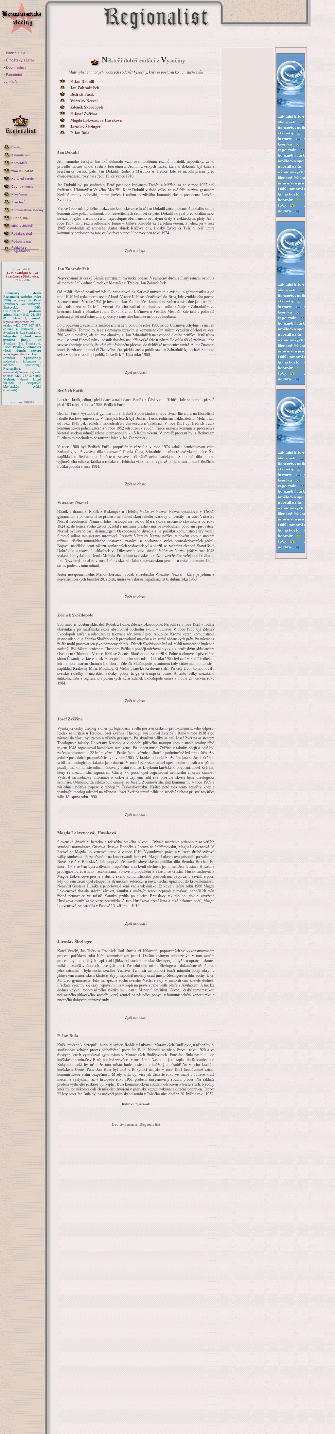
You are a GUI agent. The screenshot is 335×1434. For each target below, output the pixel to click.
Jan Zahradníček (84, 88)
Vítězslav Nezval (83, 101)
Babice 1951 (16, 53)
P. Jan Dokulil (82, 82)
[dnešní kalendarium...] (6, 154)
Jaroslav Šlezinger (85, 127)
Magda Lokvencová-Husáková (96, 120)
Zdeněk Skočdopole (86, 107)
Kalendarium (20, 155)
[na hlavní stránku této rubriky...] (22, 36)
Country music (22, 186)
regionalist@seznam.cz (18, 322)
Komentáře (19, 163)
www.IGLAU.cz (22, 171)
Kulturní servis (22, 178)
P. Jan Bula (79, 133)
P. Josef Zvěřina (83, 114)
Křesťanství (19, 194)
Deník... (17, 147)
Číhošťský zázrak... (22, 60)
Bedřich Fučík (82, 95)
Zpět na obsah (136, 250)
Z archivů (18, 202)
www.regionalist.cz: (16, 354)
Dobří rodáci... (17, 67)
